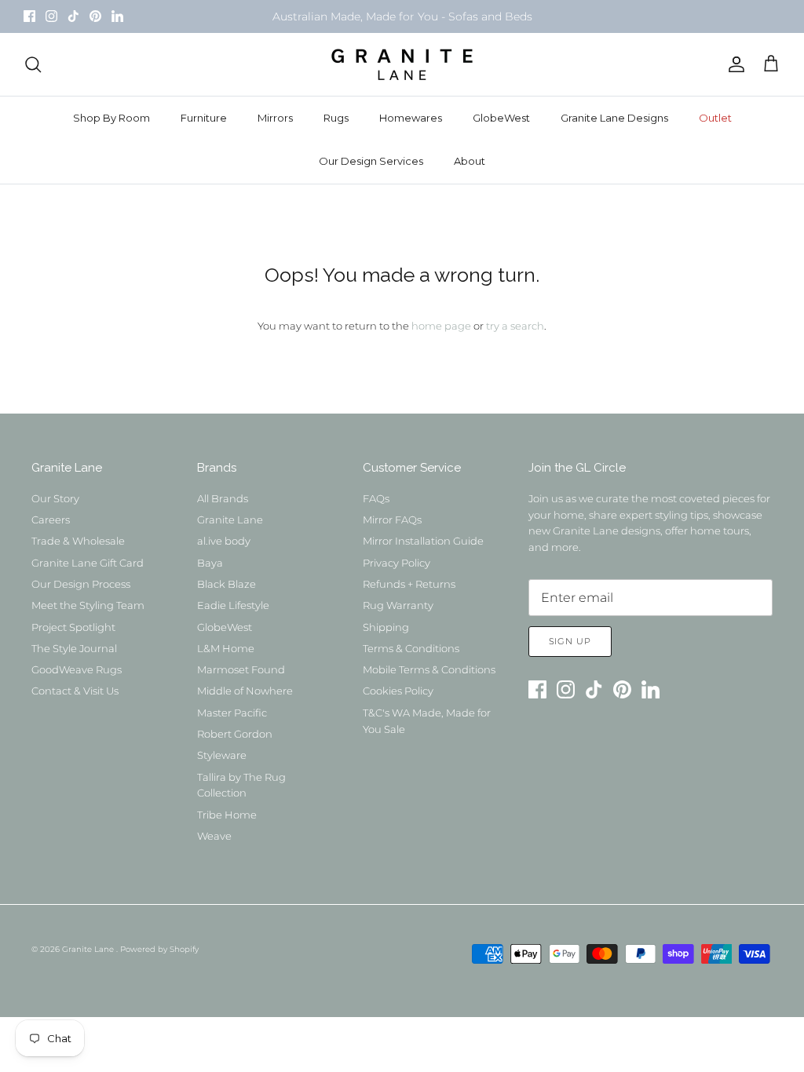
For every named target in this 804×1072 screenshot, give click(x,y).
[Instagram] (51, 16)
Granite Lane (230, 519)
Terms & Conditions (411, 648)
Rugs (336, 117)
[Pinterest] (95, 16)
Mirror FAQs (392, 519)
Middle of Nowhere (245, 690)
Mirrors (275, 117)
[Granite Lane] (402, 64)
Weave (214, 836)
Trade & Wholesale (78, 540)
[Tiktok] (73, 16)
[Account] (733, 64)
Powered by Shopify (159, 949)
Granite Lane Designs (614, 117)
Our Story (55, 498)
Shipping (386, 627)
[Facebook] (29, 16)
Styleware (222, 755)
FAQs (376, 498)
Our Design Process (80, 584)
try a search (515, 325)
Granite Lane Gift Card (87, 562)
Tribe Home (227, 814)
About (469, 161)
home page (441, 325)
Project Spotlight (73, 627)
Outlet (715, 117)
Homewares (410, 117)
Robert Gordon (234, 733)
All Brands (222, 498)
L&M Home (225, 648)
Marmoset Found (241, 669)
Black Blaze (226, 584)
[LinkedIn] (117, 16)
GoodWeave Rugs (76, 669)
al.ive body (223, 540)
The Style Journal (74, 648)
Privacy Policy (396, 562)
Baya (210, 562)
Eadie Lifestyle (233, 605)
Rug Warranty (398, 605)
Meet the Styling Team (87, 605)
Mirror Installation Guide (423, 540)
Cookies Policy (398, 690)
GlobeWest (501, 117)
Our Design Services (371, 161)
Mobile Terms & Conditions (429, 669)
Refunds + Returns (409, 584)
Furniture (204, 117)
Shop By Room (111, 117)
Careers (50, 519)
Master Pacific (232, 712)
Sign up (570, 641)
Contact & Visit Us (75, 690)
